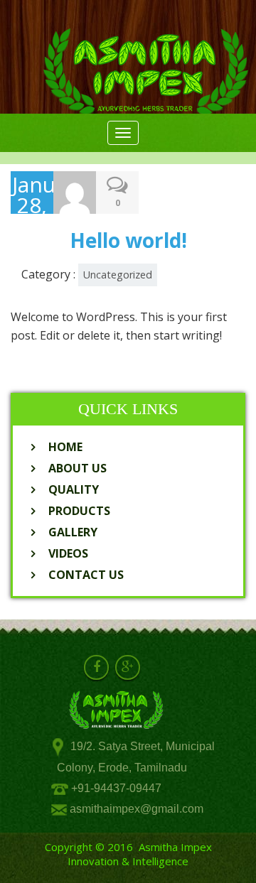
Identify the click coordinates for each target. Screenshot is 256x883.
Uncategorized (117, 274)
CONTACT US (86, 575)
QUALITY (73, 489)
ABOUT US (77, 468)
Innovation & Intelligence (128, 861)
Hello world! (128, 240)
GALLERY (72, 532)
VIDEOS (68, 553)
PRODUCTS (79, 511)
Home (65, 447)
